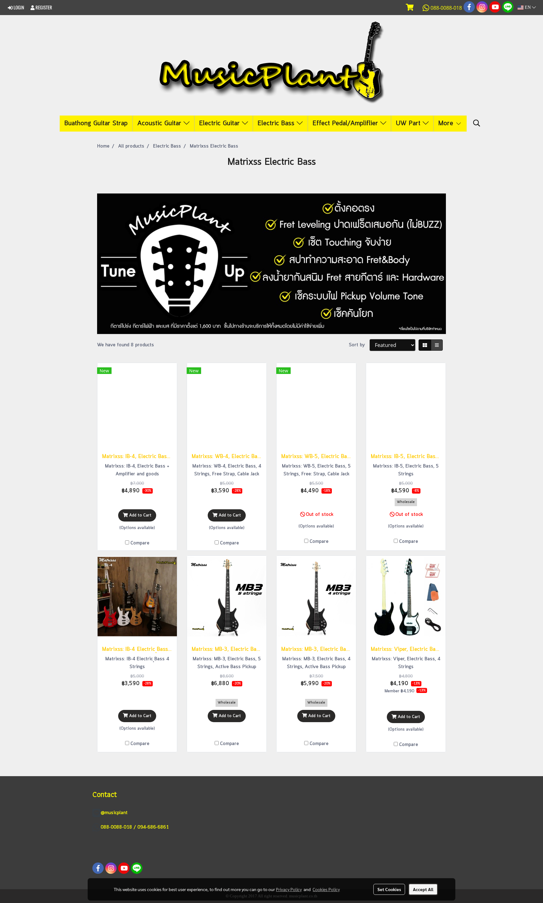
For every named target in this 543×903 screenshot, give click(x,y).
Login (18, 7)
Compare (139, 543)
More (446, 123)
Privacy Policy (289, 889)
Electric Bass (277, 123)
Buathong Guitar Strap (96, 123)
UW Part (409, 123)
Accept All (423, 889)
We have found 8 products (125, 345)
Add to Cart (139, 515)
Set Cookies (389, 889)
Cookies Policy (326, 889)
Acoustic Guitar (160, 123)
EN (528, 7)
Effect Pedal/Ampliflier (346, 123)
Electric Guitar (220, 123)
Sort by (359, 345)
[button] (477, 123)
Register (43, 7)
